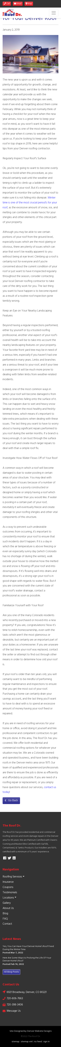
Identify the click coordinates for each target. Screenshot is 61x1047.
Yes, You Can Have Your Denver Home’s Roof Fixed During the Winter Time (28, 948)
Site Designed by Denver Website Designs (31, 1031)
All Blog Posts (11, 972)
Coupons (8, 887)
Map (29, 3)
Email (18, 3)
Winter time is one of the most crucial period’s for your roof (30, 202)
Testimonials (10, 892)
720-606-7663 (15, 998)
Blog (5, 913)
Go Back (12, 800)
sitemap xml (27, 1042)
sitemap (15, 1042)
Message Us (14, 1011)
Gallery (7, 903)
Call (8, 3)
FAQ (5, 918)
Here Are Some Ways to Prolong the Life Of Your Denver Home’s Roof (27, 959)
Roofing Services (12, 876)
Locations (8, 897)
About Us (8, 908)
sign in (46, 1042)
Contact (7, 923)
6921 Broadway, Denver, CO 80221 (27, 992)
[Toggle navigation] (53, 12)
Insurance (8, 882)
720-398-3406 (15, 1004)
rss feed (38, 1042)
